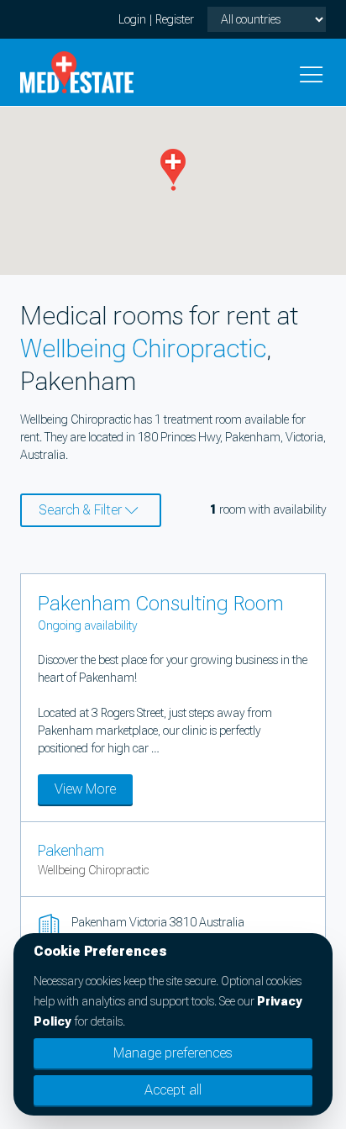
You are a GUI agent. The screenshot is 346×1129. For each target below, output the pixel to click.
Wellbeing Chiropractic (143, 348)
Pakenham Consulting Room (161, 603)
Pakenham (71, 850)
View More (85, 789)
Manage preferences (173, 1053)
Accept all (173, 1090)
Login (132, 19)
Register (174, 19)
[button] (173, 170)
